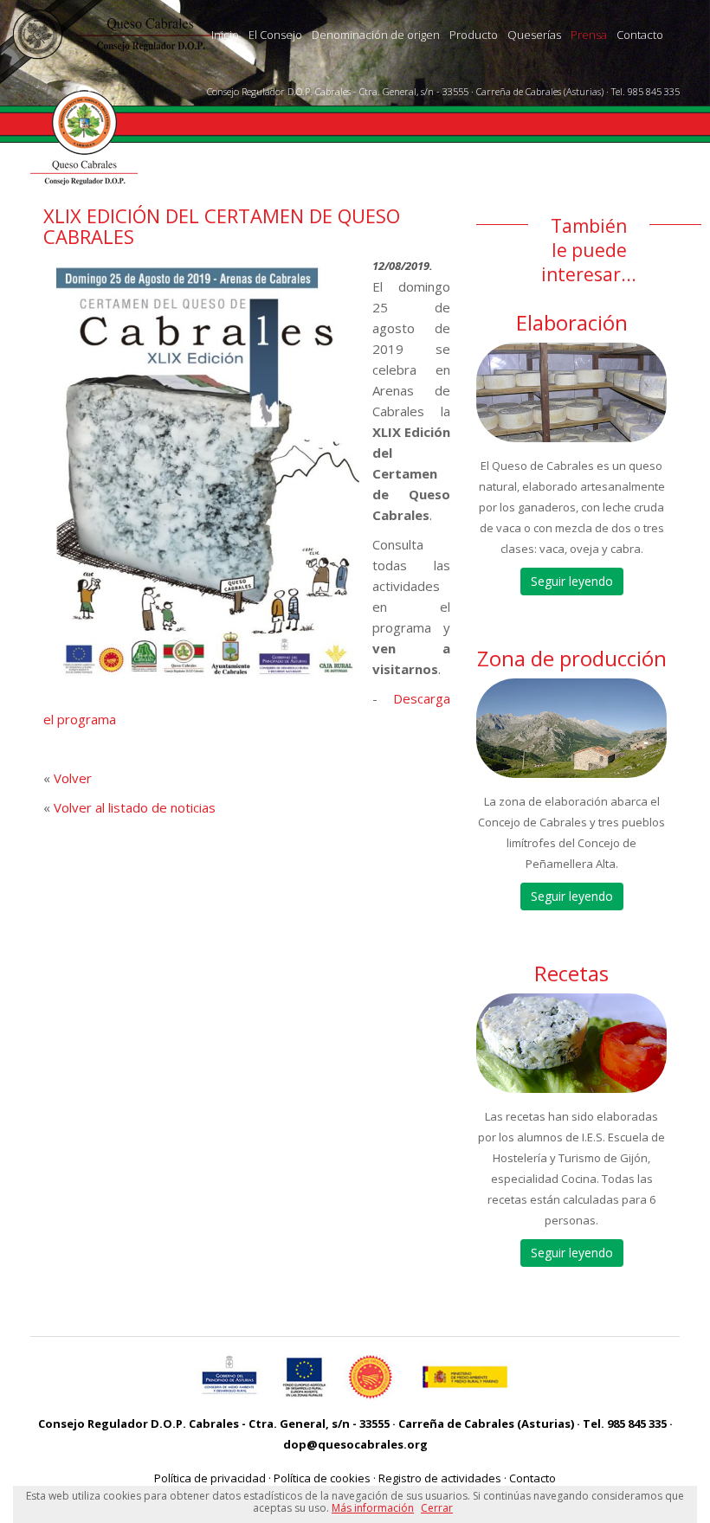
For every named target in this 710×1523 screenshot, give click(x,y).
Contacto (639, 34)
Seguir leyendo (572, 581)
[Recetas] (571, 1043)
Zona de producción (572, 658)
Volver (73, 778)
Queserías (534, 34)
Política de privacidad (210, 1478)
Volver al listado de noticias (135, 807)
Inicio (225, 34)
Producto (473, 34)
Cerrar (437, 1508)
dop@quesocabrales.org (355, 1444)
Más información (373, 1508)
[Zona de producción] (571, 728)
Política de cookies (322, 1478)
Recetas (571, 973)
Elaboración (572, 322)
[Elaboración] (571, 392)
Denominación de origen (376, 34)
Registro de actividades (439, 1478)
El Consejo (275, 34)
